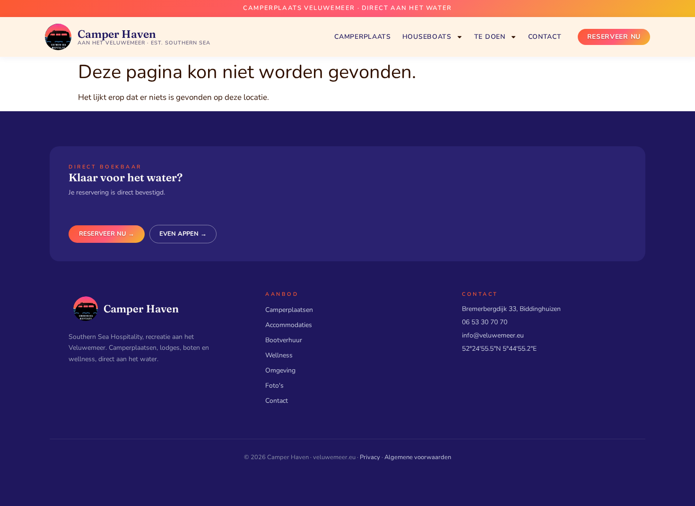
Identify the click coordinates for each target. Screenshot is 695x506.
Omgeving (280, 370)
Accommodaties (288, 324)
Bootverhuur (283, 340)
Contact (545, 36)
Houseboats (427, 36)
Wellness (279, 355)
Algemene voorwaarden (417, 457)
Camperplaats (362, 36)
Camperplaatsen (289, 309)
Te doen (489, 36)
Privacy (370, 457)
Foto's (274, 385)
